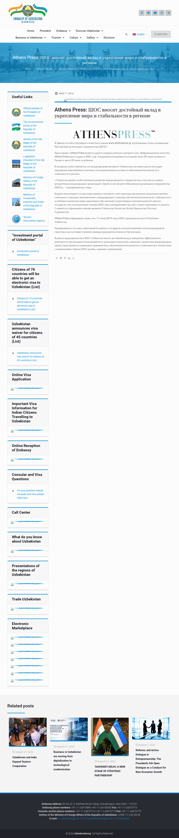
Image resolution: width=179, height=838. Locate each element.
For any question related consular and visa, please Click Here (30, 494)
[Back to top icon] (164, 833)
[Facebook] (141, 13)
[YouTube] (155, 13)
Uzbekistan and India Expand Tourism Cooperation (24, 762)
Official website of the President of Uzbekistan (32, 112)
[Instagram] (161, 13)
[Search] (126, 34)
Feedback (124, 818)
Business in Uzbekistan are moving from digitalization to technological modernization (67, 760)
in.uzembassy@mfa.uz (70, 818)
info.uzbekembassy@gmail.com (100, 818)
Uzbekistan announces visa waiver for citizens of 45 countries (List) (30, 357)
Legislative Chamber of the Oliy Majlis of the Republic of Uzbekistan (34, 163)
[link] (28, 389)
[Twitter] (148, 13)
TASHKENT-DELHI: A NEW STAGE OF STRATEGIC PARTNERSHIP (110, 771)
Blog (27, 68)
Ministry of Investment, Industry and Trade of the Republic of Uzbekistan (33, 202)
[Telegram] (168, 13)
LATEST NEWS (44, 68)
